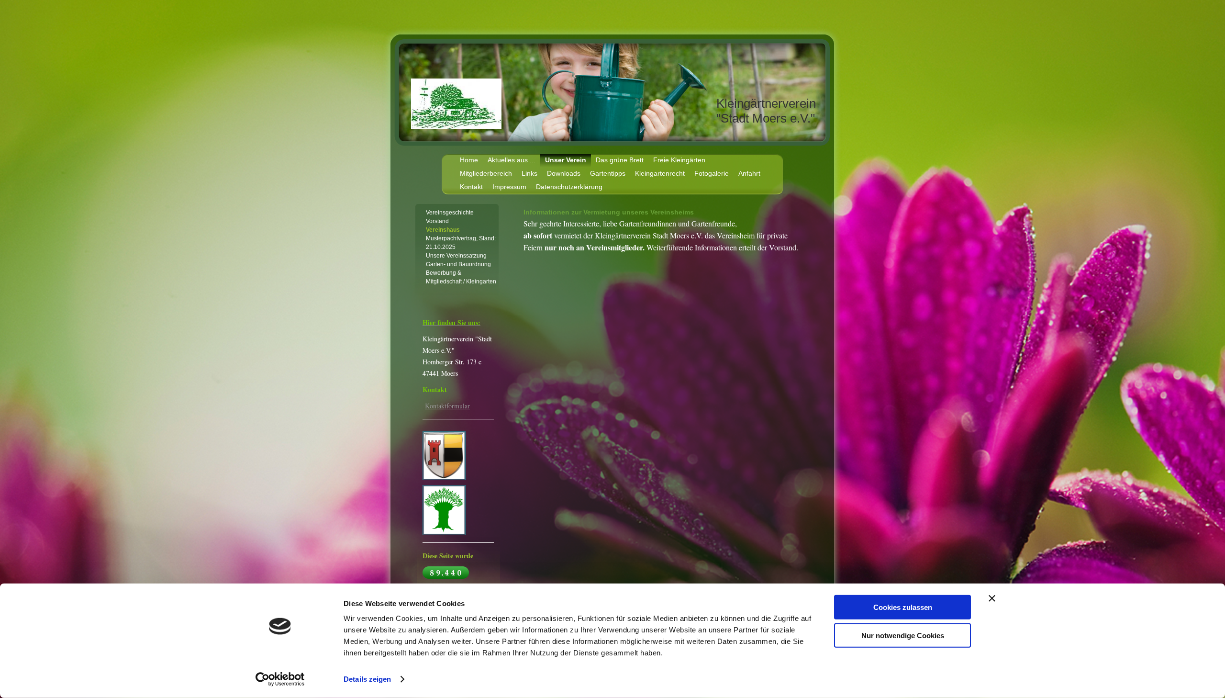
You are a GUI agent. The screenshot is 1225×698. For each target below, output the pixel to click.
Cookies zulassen (902, 607)
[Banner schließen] (992, 598)
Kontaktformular (447, 405)
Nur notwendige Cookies (902, 635)
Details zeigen (367, 679)
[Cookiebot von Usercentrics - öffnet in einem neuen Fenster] (280, 679)
